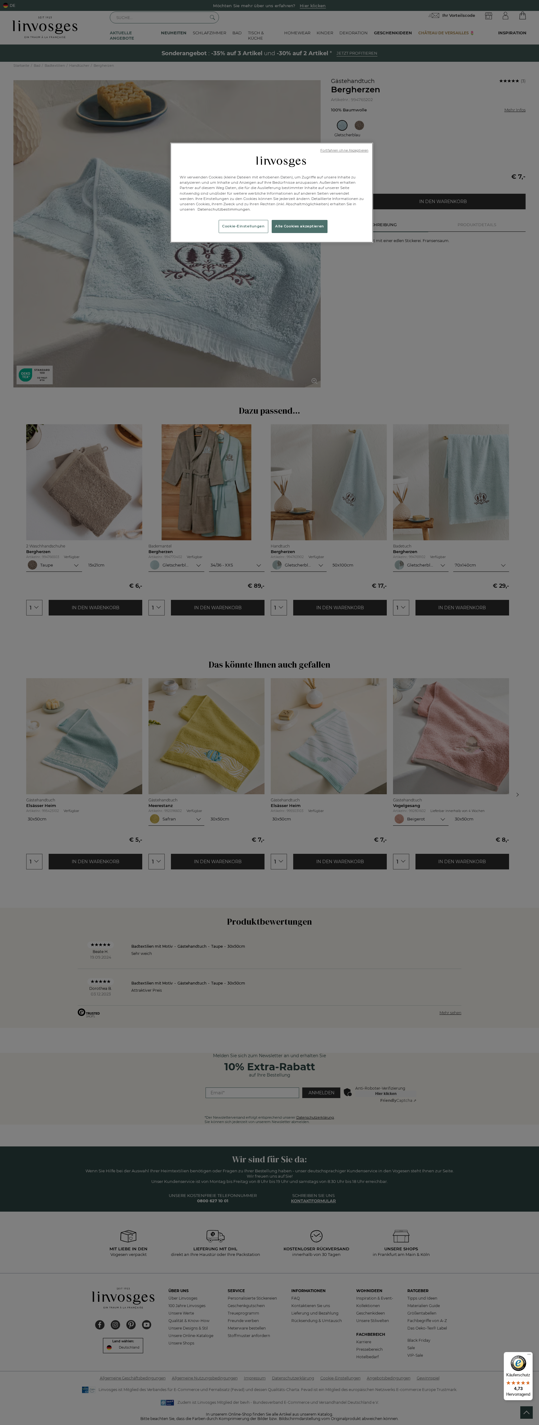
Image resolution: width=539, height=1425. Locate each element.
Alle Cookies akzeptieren (299, 226)
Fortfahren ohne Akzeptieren (344, 150)
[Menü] (529, 1355)
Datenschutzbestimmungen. (224, 209)
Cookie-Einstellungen (243, 226)
